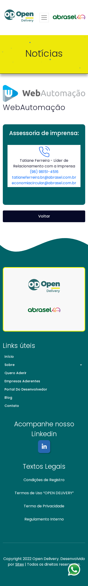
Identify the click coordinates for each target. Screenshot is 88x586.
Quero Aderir (15, 373)
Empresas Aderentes (22, 381)
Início (9, 356)
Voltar (44, 216)
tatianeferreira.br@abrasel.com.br (44, 177)
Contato (11, 405)
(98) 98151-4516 (44, 171)
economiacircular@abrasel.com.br (44, 183)
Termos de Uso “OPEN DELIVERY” (44, 493)
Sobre (9, 364)
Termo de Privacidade (44, 506)
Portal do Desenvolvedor (25, 389)
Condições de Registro (44, 480)
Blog (8, 397)
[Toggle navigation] (44, 17)
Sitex (19, 564)
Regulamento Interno (44, 519)
